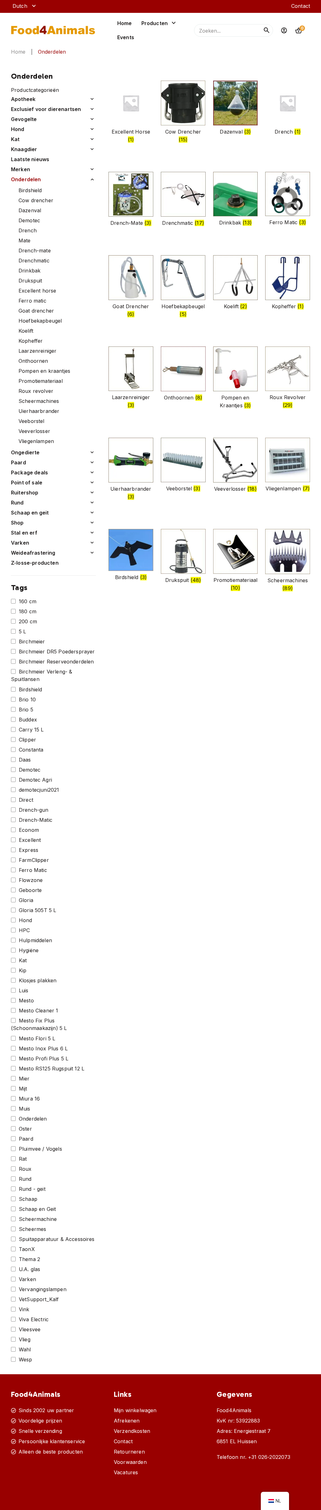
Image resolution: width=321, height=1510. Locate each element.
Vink (24, 1309)
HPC (24, 930)
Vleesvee (29, 1329)
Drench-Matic (35, 820)
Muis (24, 1109)
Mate (24, 240)
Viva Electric (34, 1319)
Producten (154, 23)
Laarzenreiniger (37, 351)
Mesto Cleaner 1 (38, 1010)
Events (125, 37)
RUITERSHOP (25, 492)
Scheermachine (38, 1219)
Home (124, 23)
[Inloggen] (284, 30)
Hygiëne (29, 950)
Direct (26, 800)
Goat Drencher (36, 311)
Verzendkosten (132, 1431)
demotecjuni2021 (39, 790)
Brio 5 (26, 709)
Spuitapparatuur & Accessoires (57, 1239)
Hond (25, 920)
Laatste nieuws (30, 159)
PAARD (18, 462)
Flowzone (31, 880)
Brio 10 (27, 699)
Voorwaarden (130, 1462)
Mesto (26, 1000)
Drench (27, 230)
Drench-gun (34, 810)
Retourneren (129, 1452)
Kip (22, 970)
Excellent (30, 840)
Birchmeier (32, 641)
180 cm (27, 611)
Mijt (23, 1088)
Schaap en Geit (37, 1209)
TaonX (27, 1249)
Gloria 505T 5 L (37, 910)
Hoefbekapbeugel (40, 321)
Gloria (26, 900)
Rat (23, 1159)
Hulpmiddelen (35, 940)
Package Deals (29, 472)
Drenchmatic (34, 260)
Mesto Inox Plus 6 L (43, 1048)
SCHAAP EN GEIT (30, 512)
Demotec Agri (35, 780)
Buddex (28, 719)
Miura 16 (29, 1099)
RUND (17, 502)
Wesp (25, 1359)
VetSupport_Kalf (39, 1299)
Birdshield (30, 190)
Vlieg (24, 1339)
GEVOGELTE (24, 119)
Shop (17, 523)
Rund (25, 1179)
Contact (300, 6)
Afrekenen (126, 1421)
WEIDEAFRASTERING (33, 553)
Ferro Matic (32, 301)
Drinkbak (29, 270)
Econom (29, 830)
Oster (25, 1129)
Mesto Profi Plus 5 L (43, 1058)
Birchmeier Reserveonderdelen (56, 661)
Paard (26, 1139)
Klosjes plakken (37, 980)
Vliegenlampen (36, 441)
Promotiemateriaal (40, 381)
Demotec (29, 220)
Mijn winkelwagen (135, 1410)
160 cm (27, 601)
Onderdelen (26, 179)
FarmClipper (34, 860)
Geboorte (30, 890)
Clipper (27, 740)
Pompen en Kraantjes (44, 371)
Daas (25, 760)
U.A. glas (29, 1269)
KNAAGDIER (24, 149)
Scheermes (32, 1229)
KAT (15, 139)
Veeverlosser (34, 431)
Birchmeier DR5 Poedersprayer (57, 651)
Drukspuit (30, 280)
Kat (23, 960)
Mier (24, 1078)
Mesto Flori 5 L (37, 1038)
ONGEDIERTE (25, 452)
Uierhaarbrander (38, 411)
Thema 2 (29, 1259)
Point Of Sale (26, 482)
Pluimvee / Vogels (40, 1149)
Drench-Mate (34, 250)
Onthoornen (33, 361)
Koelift (25, 331)
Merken (20, 169)
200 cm (28, 621)
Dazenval (29, 210)
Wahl (25, 1349)
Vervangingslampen (42, 1289)
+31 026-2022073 (269, 1457)
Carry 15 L (31, 729)
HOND (17, 129)
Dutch (20, 6)
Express (28, 850)
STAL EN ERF (24, 533)
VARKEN (20, 543)
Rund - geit (32, 1189)
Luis (24, 990)
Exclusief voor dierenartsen (46, 109)
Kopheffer (30, 341)
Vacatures (126, 1472)
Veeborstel (31, 421)
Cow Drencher (35, 200)
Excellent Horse (37, 291)
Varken (27, 1279)
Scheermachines (38, 401)
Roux (25, 1169)
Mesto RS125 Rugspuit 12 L (51, 1068)
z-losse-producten (35, 563)
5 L (22, 631)
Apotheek (23, 99)
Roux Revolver (35, 391)
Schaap (28, 1199)
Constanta (31, 750)
